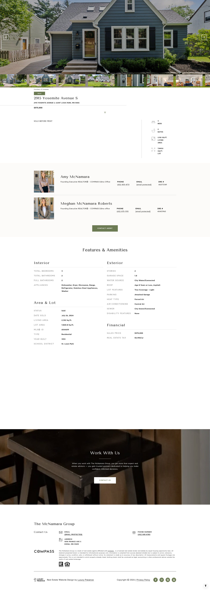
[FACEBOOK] (155, 580)
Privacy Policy (143, 580)
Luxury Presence (86, 580)
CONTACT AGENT (105, 228)
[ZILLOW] (174, 580)
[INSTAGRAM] (161, 580)
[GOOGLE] (168, 580)
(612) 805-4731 (123, 185)
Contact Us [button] (105, 480)
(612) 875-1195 (123, 211)
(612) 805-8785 (144, 534)
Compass (111, 551)
